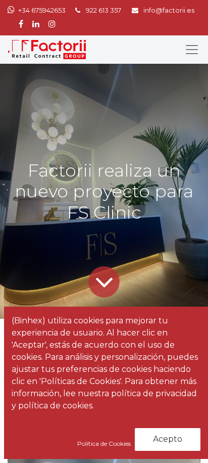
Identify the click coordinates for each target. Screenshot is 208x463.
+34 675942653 (42, 10)
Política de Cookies (104, 443)
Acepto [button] (167, 439)
